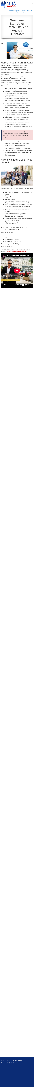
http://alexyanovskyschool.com (16, 251)
